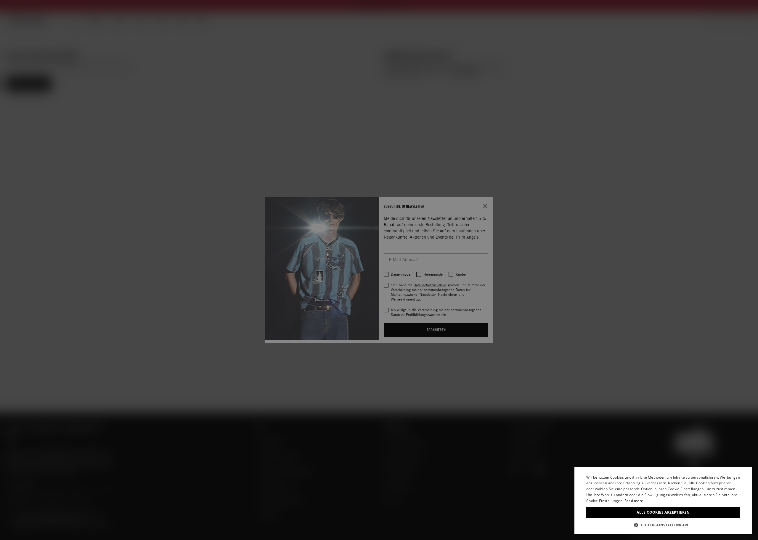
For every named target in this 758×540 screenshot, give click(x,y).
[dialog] (663, 500)
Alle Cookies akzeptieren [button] (663, 512)
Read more (633, 500)
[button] (663, 525)
